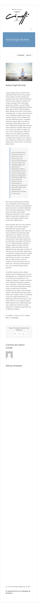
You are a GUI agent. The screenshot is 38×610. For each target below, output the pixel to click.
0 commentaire (14, 317)
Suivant (28, 55)
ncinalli (10, 315)
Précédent (21, 55)
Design (27, 315)
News (7, 317)
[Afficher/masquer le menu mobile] (31, 29)
